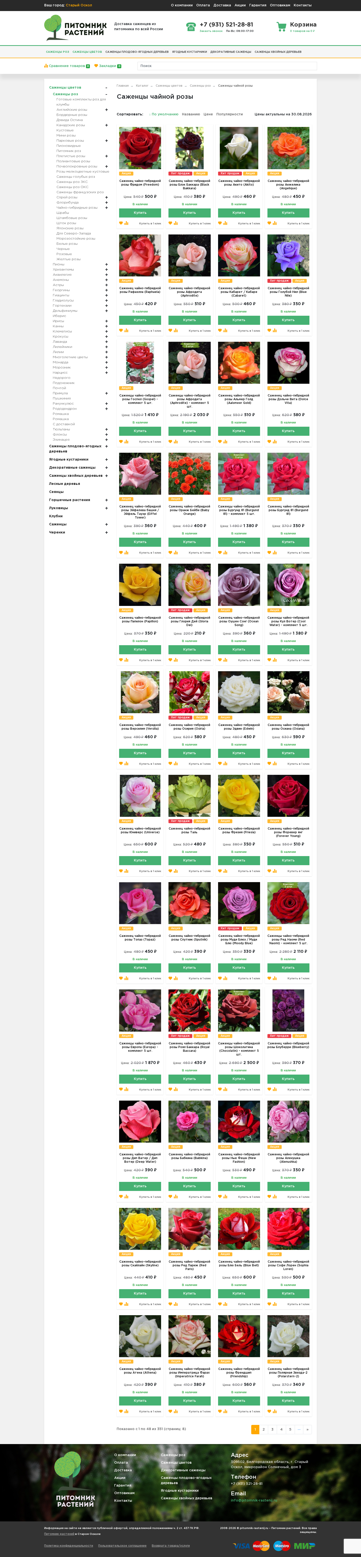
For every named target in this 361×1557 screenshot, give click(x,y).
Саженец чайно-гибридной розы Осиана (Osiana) (288, 727)
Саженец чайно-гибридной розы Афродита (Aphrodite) (189, 292)
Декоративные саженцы (183, 1470)
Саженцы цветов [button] (87, 52)
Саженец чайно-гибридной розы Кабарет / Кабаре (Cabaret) (239, 292)
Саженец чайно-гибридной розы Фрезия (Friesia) (239, 830)
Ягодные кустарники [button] (189, 52)
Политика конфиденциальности (68, 1545)
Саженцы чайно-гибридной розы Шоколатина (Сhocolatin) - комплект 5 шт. (239, 1049)
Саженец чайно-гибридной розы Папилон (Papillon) (140, 619)
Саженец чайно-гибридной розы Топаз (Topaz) (140, 938)
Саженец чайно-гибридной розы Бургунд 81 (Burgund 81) (288, 510)
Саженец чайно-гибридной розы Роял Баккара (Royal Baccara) (189, 1047)
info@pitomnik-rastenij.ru (254, 1500)
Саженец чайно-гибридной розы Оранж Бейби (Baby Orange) (189, 510)
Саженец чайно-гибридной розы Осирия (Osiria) (189, 727)
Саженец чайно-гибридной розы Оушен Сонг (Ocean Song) (239, 621)
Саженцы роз (173, 1455)
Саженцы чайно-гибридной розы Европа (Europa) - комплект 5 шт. (140, 1047)
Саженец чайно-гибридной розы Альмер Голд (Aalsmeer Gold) (239, 399)
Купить (140, 212)
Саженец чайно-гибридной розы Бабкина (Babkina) (189, 1156)
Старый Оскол (79, 5)
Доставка (222, 5)
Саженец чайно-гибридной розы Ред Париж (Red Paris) (189, 1265)
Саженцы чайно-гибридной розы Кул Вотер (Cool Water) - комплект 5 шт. (288, 621)
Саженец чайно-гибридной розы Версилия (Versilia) (140, 727)
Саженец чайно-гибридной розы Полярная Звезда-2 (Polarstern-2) (288, 1373)
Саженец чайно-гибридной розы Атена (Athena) (140, 1371)
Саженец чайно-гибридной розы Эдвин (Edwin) (239, 727)
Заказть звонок (211, 31)
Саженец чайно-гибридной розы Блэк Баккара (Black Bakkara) (189, 185)
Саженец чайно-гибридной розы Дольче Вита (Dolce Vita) (288, 399)
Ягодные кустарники (180, 1490)
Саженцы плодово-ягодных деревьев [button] (137, 52)
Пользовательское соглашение (122, 1545)
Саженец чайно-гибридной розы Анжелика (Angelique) (288, 185)
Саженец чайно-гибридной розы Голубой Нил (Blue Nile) (288, 292)
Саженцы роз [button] (57, 52)
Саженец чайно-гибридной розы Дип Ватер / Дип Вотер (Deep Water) (140, 1158)
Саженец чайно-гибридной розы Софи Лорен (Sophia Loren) (288, 1265)
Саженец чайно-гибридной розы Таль (189, 830)
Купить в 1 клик (150, 223)
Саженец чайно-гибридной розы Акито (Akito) (239, 183)
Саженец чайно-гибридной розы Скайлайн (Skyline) (140, 1263)
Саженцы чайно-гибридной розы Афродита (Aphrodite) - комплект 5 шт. (189, 401)
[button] (305, 50)
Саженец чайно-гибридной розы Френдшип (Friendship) (239, 1373)
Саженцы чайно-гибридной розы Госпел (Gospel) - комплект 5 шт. (140, 399)
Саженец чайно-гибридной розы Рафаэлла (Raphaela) (140, 290)
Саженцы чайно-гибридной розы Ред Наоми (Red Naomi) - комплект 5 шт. (288, 940)
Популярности (229, 114)
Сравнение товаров (68, 66)
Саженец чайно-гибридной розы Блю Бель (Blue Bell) (239, 1263)
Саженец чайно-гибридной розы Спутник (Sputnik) (189, 938)
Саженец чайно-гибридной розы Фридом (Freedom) (140, 183)
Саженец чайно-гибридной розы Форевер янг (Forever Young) (288, 832)
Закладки (109, 66)
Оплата (203, 5)
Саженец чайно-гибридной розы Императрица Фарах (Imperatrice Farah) (189, 1373)
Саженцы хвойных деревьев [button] (278, 52)
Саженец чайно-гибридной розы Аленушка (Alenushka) (288, 1158)
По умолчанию (164, 114)
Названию (191, 114)
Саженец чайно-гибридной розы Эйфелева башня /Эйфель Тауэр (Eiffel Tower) (140, 512)
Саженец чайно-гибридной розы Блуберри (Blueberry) (288, 1045)
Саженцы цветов (176, 1462)
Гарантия (257, 5)
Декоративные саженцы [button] (230, 52)
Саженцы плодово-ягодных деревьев (186, 1480)
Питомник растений (59, 1534)
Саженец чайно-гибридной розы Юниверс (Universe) (140, 830)
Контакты (303, 5)
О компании (182, 5)
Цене (208, 114)
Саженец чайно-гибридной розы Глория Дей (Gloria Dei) (189, 621)
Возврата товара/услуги (171, 1545)
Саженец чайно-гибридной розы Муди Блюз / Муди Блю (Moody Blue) (239, 940)
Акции (240, 5)
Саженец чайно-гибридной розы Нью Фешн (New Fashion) (239, 1158)
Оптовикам (280, 5)
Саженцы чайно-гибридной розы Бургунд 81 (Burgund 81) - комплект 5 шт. (239, 510)
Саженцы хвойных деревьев (186, 1498)
